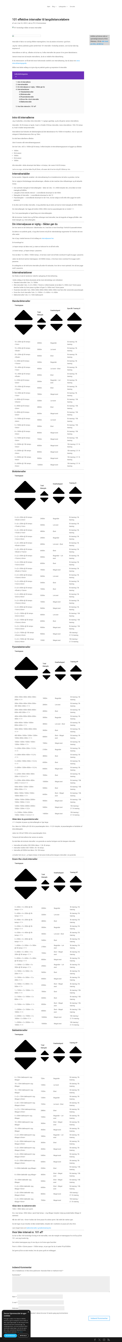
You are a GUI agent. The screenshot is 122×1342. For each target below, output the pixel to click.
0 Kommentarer (41, 23)
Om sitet (72, 6)
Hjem (48, 6)
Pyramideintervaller (27, 97)
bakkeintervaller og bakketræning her (38, 1228)
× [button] (28, 1312)
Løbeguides (62, 6)
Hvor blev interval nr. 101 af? (26, 106)
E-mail (15, 1302)
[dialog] (16, 1325)
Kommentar (16, 1275)
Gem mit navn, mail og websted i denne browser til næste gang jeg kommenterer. (41, 1313)
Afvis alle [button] (23, 1335)
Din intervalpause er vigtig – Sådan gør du (31, 87)
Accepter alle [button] (10, 1335)
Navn (14, 1297)
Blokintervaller (25, 94)
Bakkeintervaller (26, 102)
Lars (15, 23)
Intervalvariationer (23, 89)
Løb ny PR (31, 23)
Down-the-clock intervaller (30, 99)
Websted (15, 1308)
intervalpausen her (48, 238)
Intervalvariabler (22, 84)
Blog (53, 6)
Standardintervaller (27, 92)
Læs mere (20, 1332)
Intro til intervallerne (24, 82)
